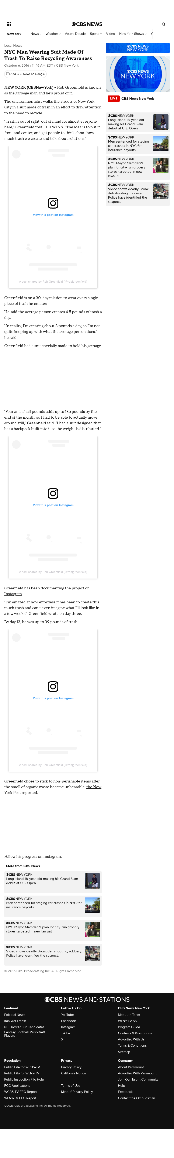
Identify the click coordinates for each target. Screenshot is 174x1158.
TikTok (65, 1033)
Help (121, 1085)
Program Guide (129, 1027)
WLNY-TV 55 (127, 1021)
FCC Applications (17, 1085)
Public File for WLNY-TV (21, 1073)
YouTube (67, 1014)
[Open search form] (164, 24)
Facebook (68, 1021)
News (35, 34)
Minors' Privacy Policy (77, 1092)
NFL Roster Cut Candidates (24, 1027)
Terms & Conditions (132, 1045)
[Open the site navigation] (33, 24)
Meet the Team (129, 1014)
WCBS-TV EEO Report (20, 1092)
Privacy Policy (71, 1067)
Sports (95, 34)
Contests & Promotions (135, 1033)
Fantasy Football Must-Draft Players (24, 1033)
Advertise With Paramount (137, 1073)
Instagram (13, 594)
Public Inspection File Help (24, 1079)
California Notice (73, 1073)
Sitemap (124, 1052)
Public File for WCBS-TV (22, 1067)
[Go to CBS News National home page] (87, 24)
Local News (13, 45)
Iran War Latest (15, 1021)
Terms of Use (70, 1085)
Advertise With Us (131, 1039)
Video (110, 34)
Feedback (125, 1092)
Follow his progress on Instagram (32, 856)
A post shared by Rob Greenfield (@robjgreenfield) (53, 281)
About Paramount (131, 1067)
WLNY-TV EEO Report (20, 1098)
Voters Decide (75, 34)
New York (14, 34)
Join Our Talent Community (138, 1079)
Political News (14, 1014)
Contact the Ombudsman (136, 1098)
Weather (52, 34)
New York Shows (132, 34)
